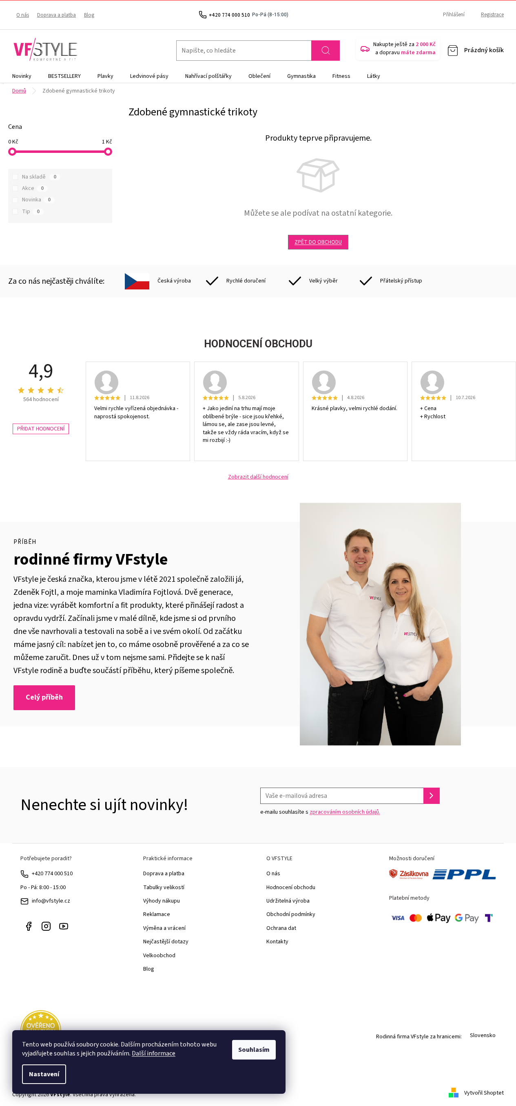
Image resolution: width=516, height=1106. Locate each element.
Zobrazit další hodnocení (258, 477)
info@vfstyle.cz (51, 901)
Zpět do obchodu (318, 242)
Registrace (492, 14)
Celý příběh (44, 697)
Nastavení (44, 1074)
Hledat (325, 50)
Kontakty (277, 942)
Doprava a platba (56, 15)
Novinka (36, 200)
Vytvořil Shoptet (484, 1093)
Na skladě (39, 177)
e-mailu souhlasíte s (320, 812)
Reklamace (156, 914)
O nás (22, 15)
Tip (31, 212)
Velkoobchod (159, 955)
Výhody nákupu (161, 901)
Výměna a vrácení (164, 928)
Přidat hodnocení (40, 429)
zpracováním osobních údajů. (345, 812)
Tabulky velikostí (163, 887)
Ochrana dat (281, 928)
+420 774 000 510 (52, 874)
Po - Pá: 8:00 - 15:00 (43, 887)
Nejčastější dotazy (165, 942)
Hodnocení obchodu (290, 887)
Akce (33, 188)
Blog (89, 15)
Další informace (153, 1053)
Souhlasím (254, 1049)
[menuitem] (22, 76)
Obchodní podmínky (290, 914)
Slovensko (483, 1035)
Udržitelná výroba (288, 901)
